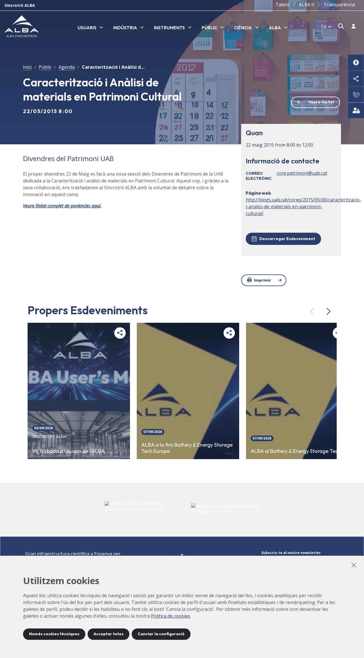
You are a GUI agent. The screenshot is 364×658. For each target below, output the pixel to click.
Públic (45, 67)
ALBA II (306, 4)
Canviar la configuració (161, 633)
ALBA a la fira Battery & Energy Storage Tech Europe (187, 448)
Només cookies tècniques (54, 633)
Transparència (339, 4)
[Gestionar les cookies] (356, 110)
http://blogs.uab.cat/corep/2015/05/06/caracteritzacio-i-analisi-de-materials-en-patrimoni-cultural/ (303, 206)
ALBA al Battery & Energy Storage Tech (296, 451)
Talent (282, 4)
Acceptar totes (108, 633)
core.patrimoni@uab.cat (302, 173)
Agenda (67, 67)
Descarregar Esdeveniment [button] (287, 238)
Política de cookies (170, 616)
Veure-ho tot (321, 102)
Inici (27, 67)
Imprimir (262, 280)
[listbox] (90, 28)
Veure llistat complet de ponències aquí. (62, 206)
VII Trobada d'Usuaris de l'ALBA (68, 451)
